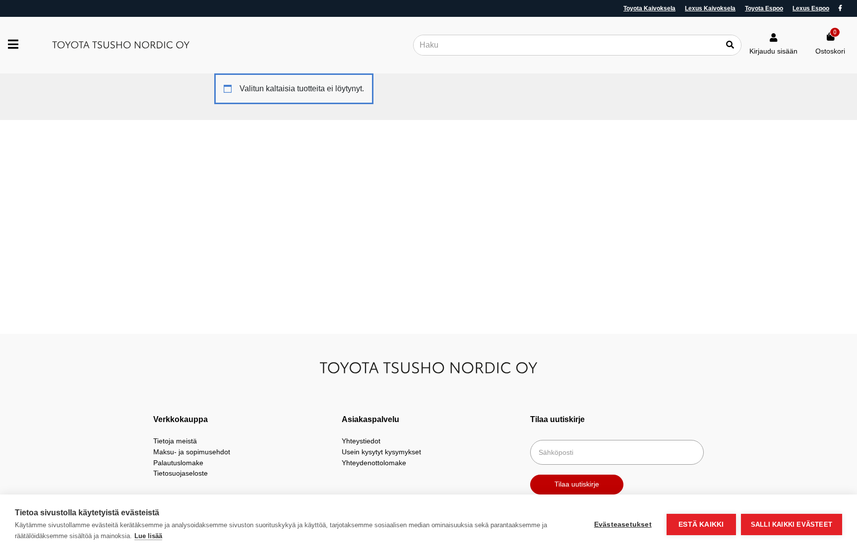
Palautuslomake (178, 463)
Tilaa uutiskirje (576, 484)
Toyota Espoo (764, 8)
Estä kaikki (701, 524)
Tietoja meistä (175, 441)
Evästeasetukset (623, 524)
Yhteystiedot (361, 441)
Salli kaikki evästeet (791, 524)
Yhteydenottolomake (374, 463)
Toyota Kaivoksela (649, 8)
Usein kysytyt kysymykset (381, 452)
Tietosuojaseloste (180, 473)
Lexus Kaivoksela (710, 8)
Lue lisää (148, 536)
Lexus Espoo (811, 8)
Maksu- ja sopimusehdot (191, 452)
